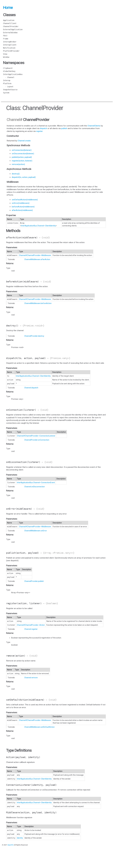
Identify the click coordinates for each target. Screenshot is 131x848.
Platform (7, 83)
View (5, 54)
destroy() (16, 174)
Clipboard (7, 68)
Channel (13, 119)
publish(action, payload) (22, 157)
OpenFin (10, 845)
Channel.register (31, 629)
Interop (6, 80)
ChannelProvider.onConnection (36, 440)
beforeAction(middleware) (23, 207)
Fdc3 (5, 36)
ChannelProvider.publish (34, 581)
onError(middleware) (20, 203)
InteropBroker (9, 42)
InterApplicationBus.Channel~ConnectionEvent (36, 483)
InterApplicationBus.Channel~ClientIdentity (38, 226)
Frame (5, 39)
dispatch (43, 128)
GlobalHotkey (9, 71)
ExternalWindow (10, 33)
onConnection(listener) (21, 150)
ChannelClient (9, 23)
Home (8, 7)
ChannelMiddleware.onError (35, 531)
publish (64, 128)
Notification (9, 48)
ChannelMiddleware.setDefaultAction (39, 727)
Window (6, 57)
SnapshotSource (10, 90)
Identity (20, 838)
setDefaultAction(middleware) (25, 200)
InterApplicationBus (13, 74)
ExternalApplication (13, 29)
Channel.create (24, 141)
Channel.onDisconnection (34, 487)
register (39, 131)
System (6, 93)
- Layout (8, 87)
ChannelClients (94, 126)
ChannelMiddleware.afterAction (37, 259)
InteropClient (9, 45)
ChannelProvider (10, 26)
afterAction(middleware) (22, 210)
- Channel (8, 77)
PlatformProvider (11, 51)
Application (8, 20)
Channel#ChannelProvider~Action (31, 625)
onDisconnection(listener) (23, 153)
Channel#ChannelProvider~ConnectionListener (36, 436)
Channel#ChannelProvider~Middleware (35, 255)
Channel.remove (31, 678)
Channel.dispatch (31, 388)
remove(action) (18, 164)
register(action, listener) (22, 161)
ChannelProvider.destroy (34, 336)
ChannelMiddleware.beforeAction (38, 303)
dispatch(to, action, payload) (24, 177)
